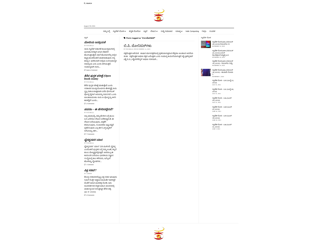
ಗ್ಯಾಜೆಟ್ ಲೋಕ (118, 31)
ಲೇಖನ (153, 31)
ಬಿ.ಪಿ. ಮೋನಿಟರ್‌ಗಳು (138, 45)
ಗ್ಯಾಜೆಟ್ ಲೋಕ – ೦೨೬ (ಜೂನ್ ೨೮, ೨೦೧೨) (222, 99)
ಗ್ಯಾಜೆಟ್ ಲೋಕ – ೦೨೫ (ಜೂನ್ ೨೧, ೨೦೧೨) (222, 108)
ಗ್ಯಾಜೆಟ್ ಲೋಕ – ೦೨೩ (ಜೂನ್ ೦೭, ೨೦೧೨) (222, 125)
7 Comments (90, 134)
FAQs (204, 31)
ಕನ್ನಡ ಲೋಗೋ (134, 31)
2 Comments (90, 103)
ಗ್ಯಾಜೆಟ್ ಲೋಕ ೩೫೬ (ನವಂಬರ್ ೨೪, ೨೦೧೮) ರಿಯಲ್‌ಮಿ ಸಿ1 (222, 43)
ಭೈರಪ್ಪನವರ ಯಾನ (93, 139)
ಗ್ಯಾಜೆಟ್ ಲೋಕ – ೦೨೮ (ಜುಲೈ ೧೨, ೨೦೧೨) (223, 81)
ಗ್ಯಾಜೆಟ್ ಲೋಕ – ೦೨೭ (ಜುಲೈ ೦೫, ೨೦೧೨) (223, 90)
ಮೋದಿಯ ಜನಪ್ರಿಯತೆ (94, 42)
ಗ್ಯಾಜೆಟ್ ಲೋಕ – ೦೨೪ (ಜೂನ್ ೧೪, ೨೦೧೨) (222, 117)
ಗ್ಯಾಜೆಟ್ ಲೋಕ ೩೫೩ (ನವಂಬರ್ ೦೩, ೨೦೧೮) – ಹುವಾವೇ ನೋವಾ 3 (222, 72)
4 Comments (90, 195)
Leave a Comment (91, 70)
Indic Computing (192, 31)
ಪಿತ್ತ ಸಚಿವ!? (90, 170)
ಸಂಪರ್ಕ (212, 31)
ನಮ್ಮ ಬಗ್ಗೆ (106, 31)
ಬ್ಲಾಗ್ (145, 31)
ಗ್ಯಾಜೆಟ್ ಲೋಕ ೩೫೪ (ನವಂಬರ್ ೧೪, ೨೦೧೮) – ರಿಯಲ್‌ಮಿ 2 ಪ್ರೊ (222, 62)
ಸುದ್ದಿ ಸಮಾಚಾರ (166, 31)
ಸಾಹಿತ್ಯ (177, 31)
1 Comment (90, 164)
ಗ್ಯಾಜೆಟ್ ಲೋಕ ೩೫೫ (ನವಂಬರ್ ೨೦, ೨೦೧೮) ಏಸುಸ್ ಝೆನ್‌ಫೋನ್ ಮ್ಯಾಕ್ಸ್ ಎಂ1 (222, 52)
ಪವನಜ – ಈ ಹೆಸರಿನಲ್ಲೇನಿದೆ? (98, 109)
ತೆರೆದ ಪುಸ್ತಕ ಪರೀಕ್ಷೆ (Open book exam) (97, 77)
